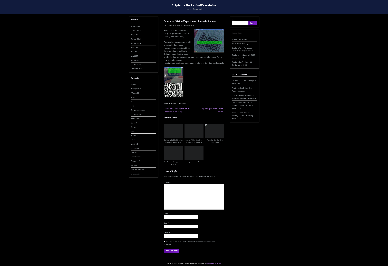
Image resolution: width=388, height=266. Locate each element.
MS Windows (135, 148)
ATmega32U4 (136, 89)
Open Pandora (136, 157)
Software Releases (137, 170)
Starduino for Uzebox (239, 39)
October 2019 (136, 30)
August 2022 (135, 26)
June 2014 (134, 52)
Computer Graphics (138, 110)
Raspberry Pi (135, 161)
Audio (133, 97)
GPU (132, 131)
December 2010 (136, 69)
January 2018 (136, 43)
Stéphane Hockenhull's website (194, 5)
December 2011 (136, 64)
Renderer (134, 165)
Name (166, 214)
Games (133, 127)
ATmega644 (135, 93)
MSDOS (134, 153)
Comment (168, 182)
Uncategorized (136, 174)
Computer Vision (171, 103)
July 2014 (134, 47)
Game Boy (134, 123)
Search (234, 20)
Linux (133, 140)
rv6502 (179, 25)
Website (167, 232)
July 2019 (134, 35)
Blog (132, 106)
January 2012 (136, 60)
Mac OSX (134, 144)
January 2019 (136, 39)
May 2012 (134, 56)
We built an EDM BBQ (240, 44)
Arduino (134, 84)
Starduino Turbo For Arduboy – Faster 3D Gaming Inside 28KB (242, 105)
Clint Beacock (237, 95)
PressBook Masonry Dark (214, 263)
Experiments (182, 103)
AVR (132, 102)
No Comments (189, 26)
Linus (234, 81)
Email (166, 223)
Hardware (134, 135)
